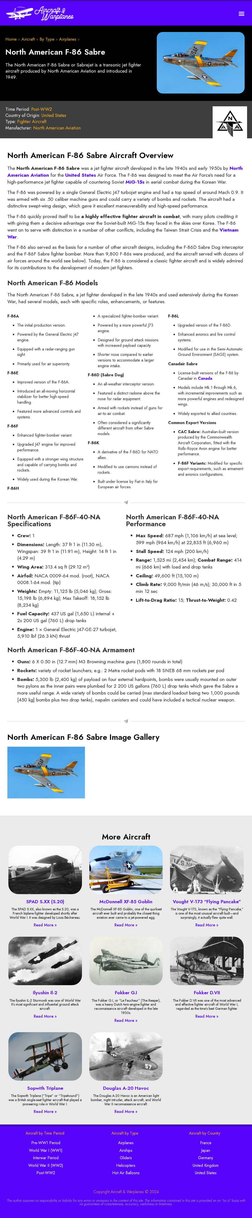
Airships (125, 1150)
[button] (241, 13)
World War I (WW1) (46, 1150)
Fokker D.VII (207, 992)
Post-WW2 (41, 109)
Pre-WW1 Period (45, 1143)
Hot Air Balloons (126, 1173)
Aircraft (28, 39)
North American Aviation (57, 128)
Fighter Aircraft (32, 121)
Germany (205, 1158)
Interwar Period (46, 1158)
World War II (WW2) (45, 1165)
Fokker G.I (126, 992)
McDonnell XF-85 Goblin (125, 901)
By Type (47, 39)
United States (53, 115)
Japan (205, 1150)
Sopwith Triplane (45, 1088)
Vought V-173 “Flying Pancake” (207, 901)
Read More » (45, 925)
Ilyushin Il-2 (45, 992)
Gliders (126, 1158)
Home (11, 39)
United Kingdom (206, 1165)
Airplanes (67, 39)
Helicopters (125, 1165)
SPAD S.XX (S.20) (45, 901)
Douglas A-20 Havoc (126, 1088)
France (205, 1143)
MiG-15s (135, 181)
